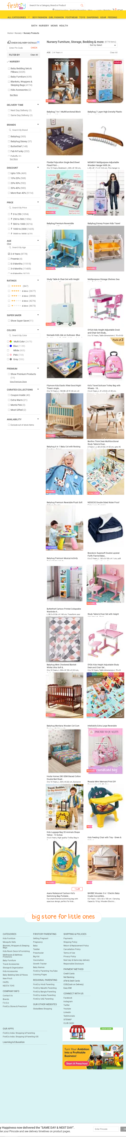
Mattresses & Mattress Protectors (12, 956)
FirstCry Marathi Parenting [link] (45, 988)
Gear (103, 17)
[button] (64, 83)
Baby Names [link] (38, 967)
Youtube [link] (67, 1009)
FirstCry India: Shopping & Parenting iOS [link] (20, 1037)
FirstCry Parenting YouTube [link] (45, 971)
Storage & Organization (13, 968)
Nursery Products (31, 33)
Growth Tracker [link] (40, 964)
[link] (22, 321)
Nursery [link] (18, 33)
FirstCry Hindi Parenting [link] (43, 984)
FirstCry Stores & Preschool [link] (15, 1006)
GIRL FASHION (56, 17)
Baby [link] (35, 946)
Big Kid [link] (36, 956)
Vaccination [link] (38, 960)
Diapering (93, 17)
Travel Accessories (11, 964)
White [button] (19, 350)
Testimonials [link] (69, 1016)
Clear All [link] (34, 55)
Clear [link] (9, 244)
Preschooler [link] (38, 953)
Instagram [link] (68, 1001)
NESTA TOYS (8, 986)
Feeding (112, 17)
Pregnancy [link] (38, 942)
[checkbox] (22, 70)
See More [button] (14, 159)
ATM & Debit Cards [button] (71, 981)
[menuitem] (16, 5)
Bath (34, 25)
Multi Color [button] (23, 341)
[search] (56, 5)
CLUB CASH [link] (68, 1023)
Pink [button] (18, 355)
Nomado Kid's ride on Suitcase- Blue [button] (63, 335)
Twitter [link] (66, 1005)
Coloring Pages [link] (40, 974)
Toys (82, 17)
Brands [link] (6, 999)
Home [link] (10, 33)
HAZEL (6, 982)
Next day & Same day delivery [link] (76, 960)
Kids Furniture (9, 938)
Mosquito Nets (9, 942)
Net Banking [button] (68, 977)
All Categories (17, 17)
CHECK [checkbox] (34, 48)
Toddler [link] (36, 949)
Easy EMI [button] (67, 988)
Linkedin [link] (67, 1012)
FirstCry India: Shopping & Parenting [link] (19, 1033)
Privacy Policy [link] (69, 956)
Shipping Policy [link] (70, 942)
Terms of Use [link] (69, 953)
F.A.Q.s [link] (6, 1003)
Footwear (71, 17)
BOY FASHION (39, 17)
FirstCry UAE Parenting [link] (43, 999)
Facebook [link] (67, 998)
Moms (54, 25)
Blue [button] (19, 346)
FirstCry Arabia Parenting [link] (44, 995)
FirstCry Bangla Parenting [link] (44, 992)
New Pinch (7, 978)
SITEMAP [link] (67, 1019)
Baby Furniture (9, 960)
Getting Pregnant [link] (40, 938)
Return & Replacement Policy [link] (76, 946)
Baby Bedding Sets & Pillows (15, 975)
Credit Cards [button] (68, 974)
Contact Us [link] (8, 995)
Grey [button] (18, 359)
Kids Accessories (10, 971)
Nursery (44, 25)
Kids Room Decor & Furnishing (16, 951)
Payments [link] (68, 938)
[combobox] (103, 45)
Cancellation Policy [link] (72, 949)
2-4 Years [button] (56, 52)
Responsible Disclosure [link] (73, 964)
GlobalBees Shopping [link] (42, 1009)
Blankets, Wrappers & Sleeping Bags (16, 947)
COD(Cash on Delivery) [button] (73, 984)
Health (63, 25)
